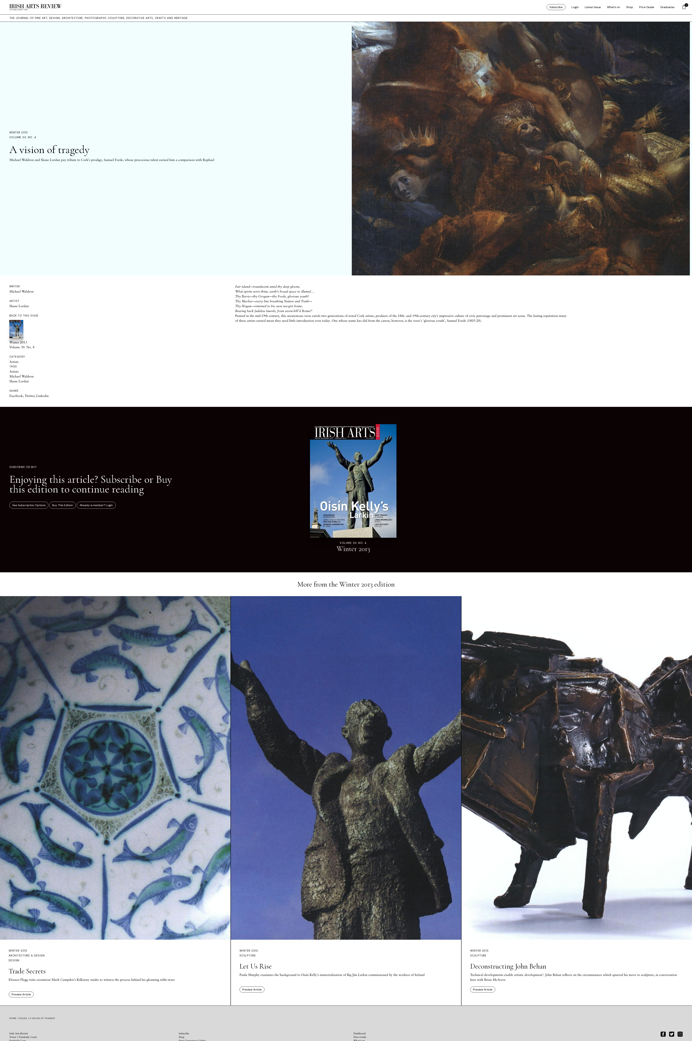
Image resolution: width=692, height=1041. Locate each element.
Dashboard (360, 1033)
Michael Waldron (21, 291)
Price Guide (646, 7)
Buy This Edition (62, 505)
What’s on (613, 7)
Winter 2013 (18, 132)
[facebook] (663, 1033)
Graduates (667, 7)
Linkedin (42, 396)
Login (575, 7)
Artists (14, 362)
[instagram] (680, 1033)
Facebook (16, 396)
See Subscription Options (29, 505)
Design (14, 960)
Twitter (29, 396)
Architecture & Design (27, 955)
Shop (629, 7)
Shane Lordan (19, 306)
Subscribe (556, 7)
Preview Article (21, 994)
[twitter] (671, 1033)
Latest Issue (593, 7)
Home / (14, 1018)
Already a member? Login (96, 505)
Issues (23, 1018)
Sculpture (247, 955)
